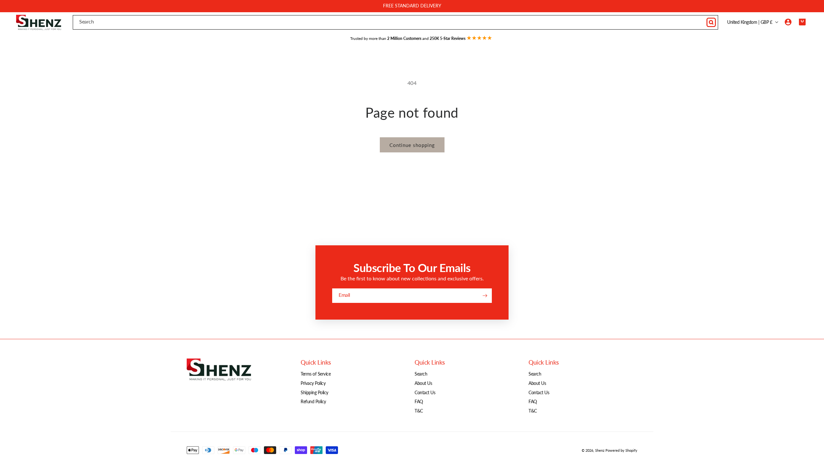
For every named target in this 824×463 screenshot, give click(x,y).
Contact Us (425, 392)
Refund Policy (313, 401)
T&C (419, 410)
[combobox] (395, 22)
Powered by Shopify (621, 450)
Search (421, 374)
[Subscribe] (485, 295)
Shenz (599, 450)
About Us (423, 383)
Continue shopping (412, 145)
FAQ (419, 401)
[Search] (711, 22)
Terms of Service (316, 374)
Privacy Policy (313, 383)
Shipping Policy (314, 392)
